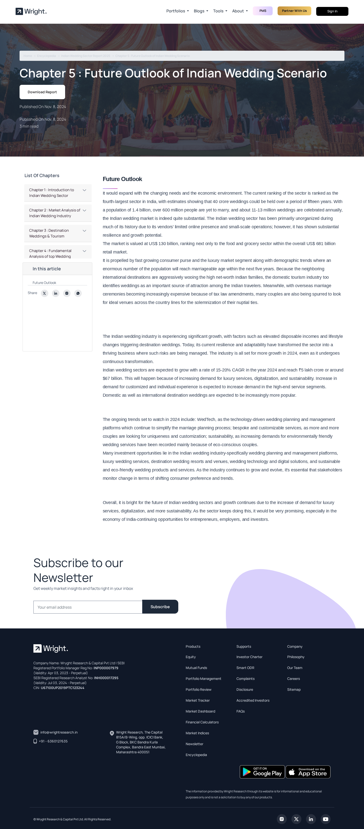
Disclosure (244, 689)
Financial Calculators (202, 722)
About (238, 11)
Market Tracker (198, 700)
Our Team (294, 667)
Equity (191, 656)
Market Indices (197, 733)
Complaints (245, 678)
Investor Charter (249, 656)
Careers (293, 678)
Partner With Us (294, 10)
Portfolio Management (203, 678)
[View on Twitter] (296, 818)
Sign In (332, 11)
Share (32, 292)
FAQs (240, 711)
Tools (218, 11)
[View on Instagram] (282, 818)
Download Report (42, 92)
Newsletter (194, 743)
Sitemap (294, 689)
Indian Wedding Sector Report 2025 (85, 56)
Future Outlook (45, 282)
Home (28, 56)
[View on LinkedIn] (311, 818)
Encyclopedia (46, 56)
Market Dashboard (200, 711)
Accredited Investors (252, 700)
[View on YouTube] (326, 818)
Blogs (199, 11)
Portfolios (175, 11)
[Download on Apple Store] (308, 771)
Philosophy (296, 656)
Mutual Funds (196, 667)
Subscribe (160, 606)
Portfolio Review (198, 689)
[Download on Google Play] (263, 771)
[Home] (31, 11)
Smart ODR (245, 667)
